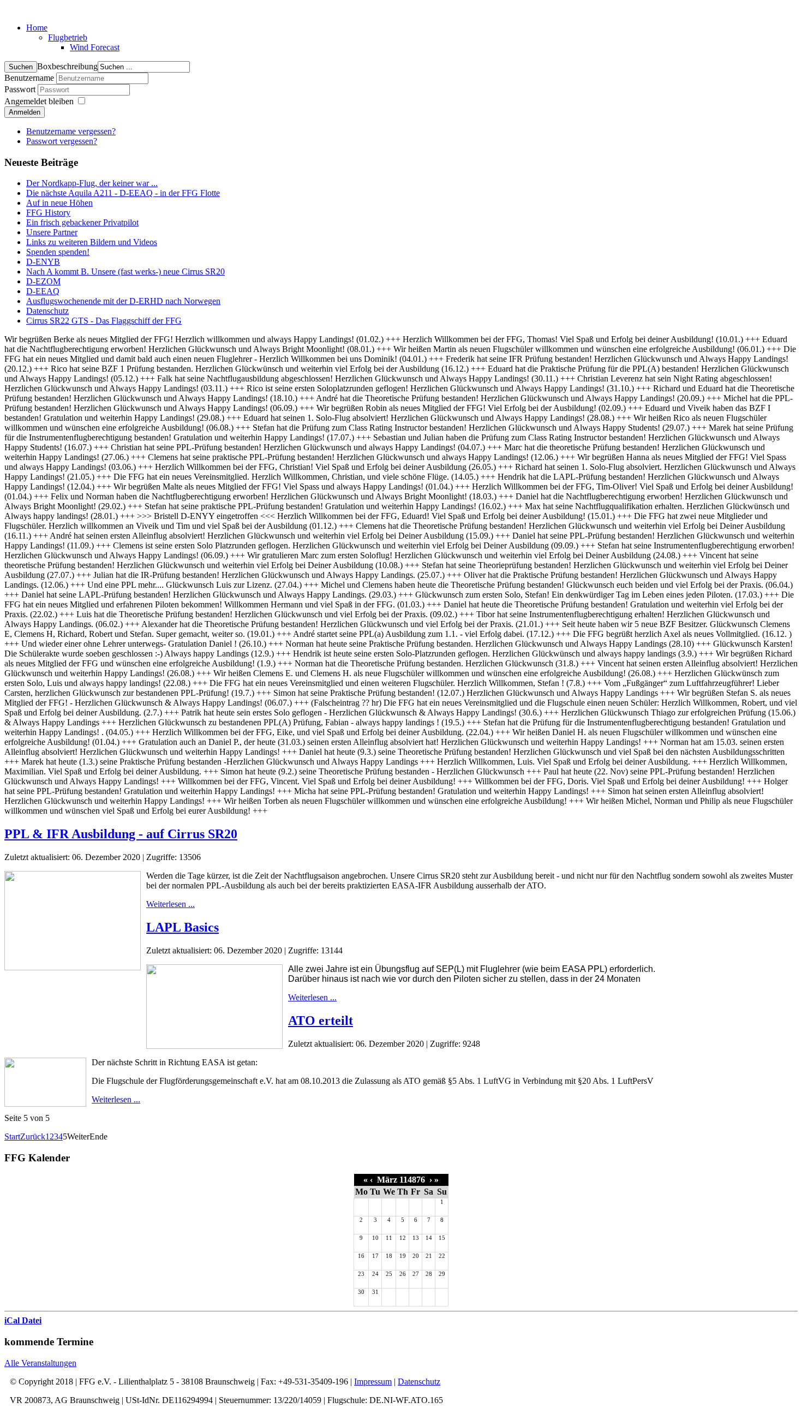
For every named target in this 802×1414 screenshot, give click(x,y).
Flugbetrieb (67, 37)
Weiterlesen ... (170, 904)
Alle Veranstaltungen (40, 1363)
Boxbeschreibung (67, 66)
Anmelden (24, 112)
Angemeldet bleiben (39, 101)
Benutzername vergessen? (71, 131)
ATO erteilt (320, 1020)
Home (36, 27)
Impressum (373, 1381)
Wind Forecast (94, 47)
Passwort (21, 89)
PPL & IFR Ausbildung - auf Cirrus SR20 (120, 834)
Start (12, 1136)
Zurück (32, 1136)
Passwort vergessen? (61, 141)
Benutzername (29, 77)
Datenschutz (419, 1381)
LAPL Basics (182, 927)
